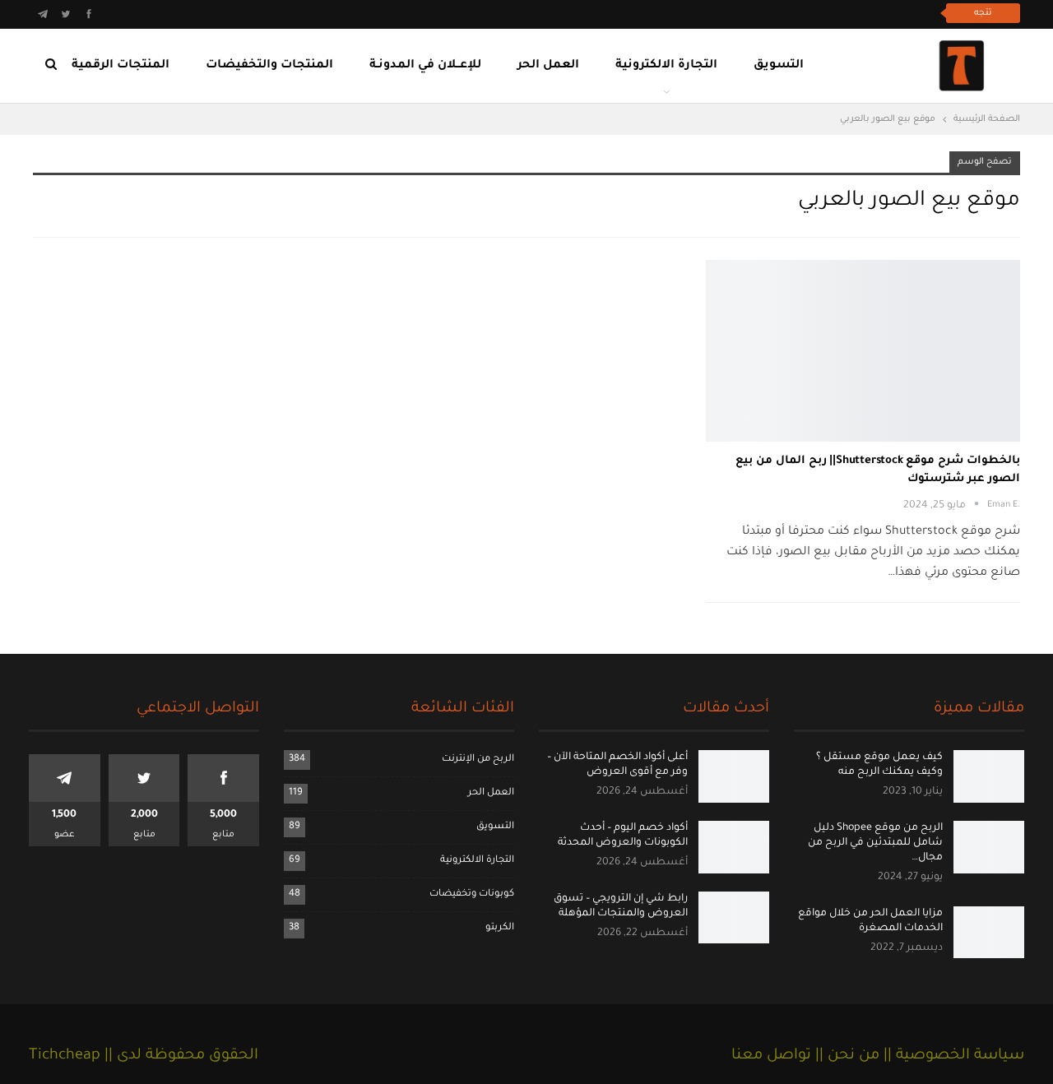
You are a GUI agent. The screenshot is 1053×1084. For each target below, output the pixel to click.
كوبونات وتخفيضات (471, 894)
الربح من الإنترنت (478, 759)
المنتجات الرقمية (120, 65)
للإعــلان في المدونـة (425, 65)
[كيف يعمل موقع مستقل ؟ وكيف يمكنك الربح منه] (988, 776)
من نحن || (845, 1056)
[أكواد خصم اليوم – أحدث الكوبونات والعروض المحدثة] (733, 847)
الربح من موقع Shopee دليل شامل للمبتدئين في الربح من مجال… (875, 843)
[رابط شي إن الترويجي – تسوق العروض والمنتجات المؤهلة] (733, 918)
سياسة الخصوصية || (951, 1056)
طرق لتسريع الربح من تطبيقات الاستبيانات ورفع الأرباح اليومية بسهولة (748, 12)
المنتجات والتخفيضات (269, 65)
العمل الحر (548, 65)
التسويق (779, 65)
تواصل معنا (771, 1056)
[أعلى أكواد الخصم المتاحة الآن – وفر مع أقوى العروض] (733, 776)
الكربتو (499, 928)
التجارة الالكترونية (666, 65)
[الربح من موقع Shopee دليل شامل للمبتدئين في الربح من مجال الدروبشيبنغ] (988, 847)
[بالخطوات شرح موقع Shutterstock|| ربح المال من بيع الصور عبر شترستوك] (863, 351)
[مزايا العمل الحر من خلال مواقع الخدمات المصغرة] (988, 932)
